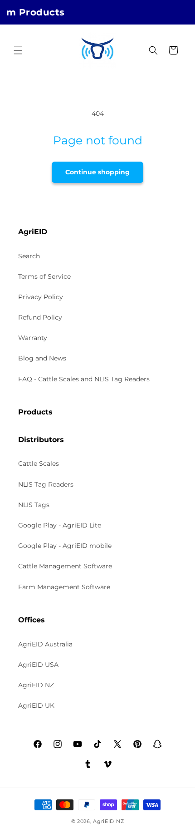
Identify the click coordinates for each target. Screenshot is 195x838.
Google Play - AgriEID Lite (59, 525)
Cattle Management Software (65, 566)
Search (29, 256)
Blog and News (42, 358)
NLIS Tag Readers (45, 484)
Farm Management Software (64, 587)
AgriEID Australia (45, 644)
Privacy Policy (40, 297)
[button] (18, 50)
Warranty (32, 338)
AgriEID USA (38, 665)
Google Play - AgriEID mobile (65, 546)
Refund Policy (40, 317)
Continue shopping (97, 172)
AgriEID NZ (36, 685)
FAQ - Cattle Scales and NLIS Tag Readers (84, 379)
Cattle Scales (38, 463)
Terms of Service (44, 276)
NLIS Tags (33, 505)
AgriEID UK (36, 705)
